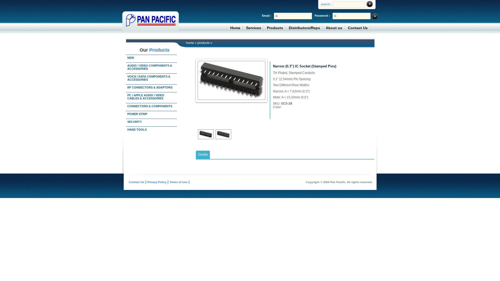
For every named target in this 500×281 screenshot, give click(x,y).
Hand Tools (137, 129)
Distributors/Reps (304, 28)
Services (253, 28)
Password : (322, 15)
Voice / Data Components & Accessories (148, 78)
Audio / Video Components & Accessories (149, 67)
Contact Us (358, 28)
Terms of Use (179, 182)
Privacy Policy (156, 182)
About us (334, 28)
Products (275, 28)
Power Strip (137, 114)
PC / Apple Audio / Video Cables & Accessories (145, 97)
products (203, 43)
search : (326, 4)
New (130, 57)
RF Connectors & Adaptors (149, 87)
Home (235, 28)
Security (134, 121)
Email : (266, 15)
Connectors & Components (149, 106)
